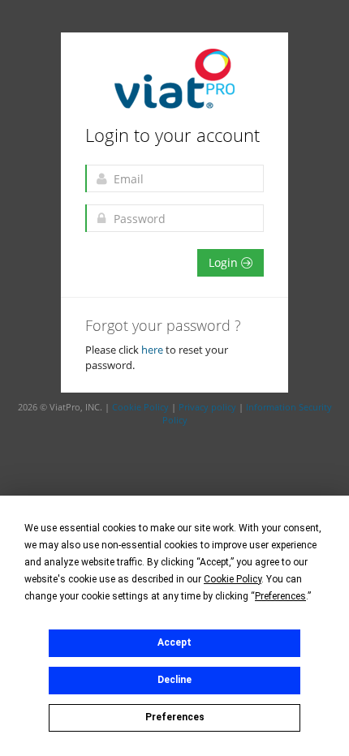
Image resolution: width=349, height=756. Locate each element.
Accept (174, 642)
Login (225, 262)
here (153, 349)
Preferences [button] (280, 596)
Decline (174, 679)
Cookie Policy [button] (232, 579)
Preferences (175, 717)
